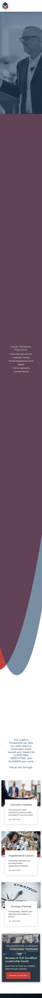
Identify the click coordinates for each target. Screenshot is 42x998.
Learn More (15, 819)
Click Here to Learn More (18, 975)
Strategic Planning (21, 906)
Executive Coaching (21, 804)
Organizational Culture (21, 855)
